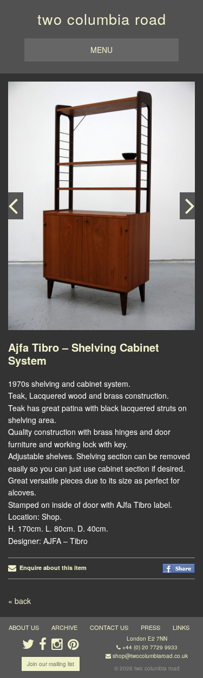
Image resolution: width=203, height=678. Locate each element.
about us (24, 627)
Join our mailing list (50, 664)
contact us (109, 627)
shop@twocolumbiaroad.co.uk (150, 656)
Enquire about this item (51, 567)
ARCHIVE (64, 627)
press (150, 627)
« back (19, 600)
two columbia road (101, 18)
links (181, 627)
